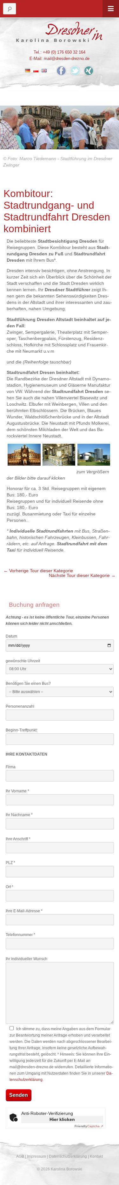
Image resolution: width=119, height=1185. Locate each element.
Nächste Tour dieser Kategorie (82, 575)
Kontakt (96, 1156)
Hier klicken (62, 1119)
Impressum (36, 1156)
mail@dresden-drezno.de (66, 58)
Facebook (61, 70)
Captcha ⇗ (89, 1126)
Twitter (75, 70)
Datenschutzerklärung (68, 1156)
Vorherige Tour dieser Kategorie (38, 570)
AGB (20, 1156)
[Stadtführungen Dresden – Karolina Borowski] (59, 31)
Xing (88, 70)
